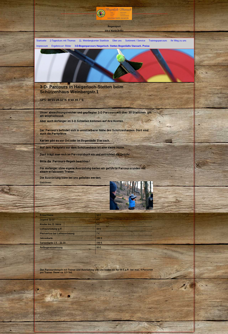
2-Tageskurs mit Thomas (63, 40)
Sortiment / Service (135, 40)
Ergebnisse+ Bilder (61, 46)
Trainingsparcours (158, 40)
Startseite (41, 40)
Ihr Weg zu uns (178, 40)
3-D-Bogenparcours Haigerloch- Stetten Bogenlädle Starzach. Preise (112, 46)
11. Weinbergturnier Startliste (94, 40)
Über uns (117, 40)
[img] (114, 13)
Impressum (42, 46)
